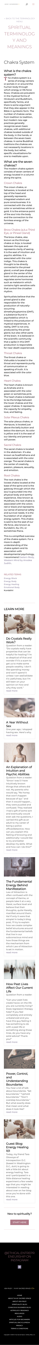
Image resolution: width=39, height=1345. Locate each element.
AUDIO (19, 1316)
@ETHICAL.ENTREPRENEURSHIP (19, 1254)
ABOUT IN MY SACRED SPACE (19, 1298)
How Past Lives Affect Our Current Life (19, 987)
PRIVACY (19, 1325)
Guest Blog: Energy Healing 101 (17, 1147)
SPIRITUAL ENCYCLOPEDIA (19, 1322)
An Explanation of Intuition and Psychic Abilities (19, 770)
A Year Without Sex (17, 724)
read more (11, 690)
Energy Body (10, 581)
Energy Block (10, 578)
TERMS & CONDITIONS (19, 1328)
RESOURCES (19, 1313)
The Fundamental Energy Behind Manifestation (19, 885)
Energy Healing (11, 584)
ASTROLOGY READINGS (19, 1310)
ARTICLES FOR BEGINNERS (19, 1319)
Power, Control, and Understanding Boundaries (17, 1079)
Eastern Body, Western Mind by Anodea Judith (19, 560)
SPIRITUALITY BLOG (19, 1304)
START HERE (19, 1222)
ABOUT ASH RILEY (19, 1301)
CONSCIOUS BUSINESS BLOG (19, 1307)
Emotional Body (12, 587)
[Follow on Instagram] (19, 1267)
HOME (19, 1295)
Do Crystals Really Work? (19, 640)
